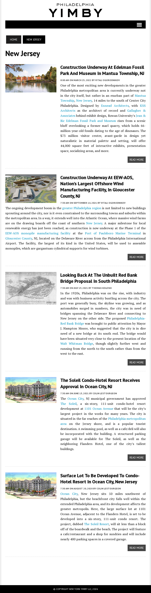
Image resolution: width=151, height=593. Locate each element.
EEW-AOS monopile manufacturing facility (37, 233)
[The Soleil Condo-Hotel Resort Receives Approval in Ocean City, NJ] (30, 400)
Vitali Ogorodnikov (107, 80)
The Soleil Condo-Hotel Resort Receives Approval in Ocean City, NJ (100, 383)
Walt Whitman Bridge (76, 343)
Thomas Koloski (102, 287)
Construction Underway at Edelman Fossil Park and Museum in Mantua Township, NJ (102, 70)
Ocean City (75, 398)
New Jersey (84, 100)
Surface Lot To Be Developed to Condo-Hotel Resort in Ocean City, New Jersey (99, 478)
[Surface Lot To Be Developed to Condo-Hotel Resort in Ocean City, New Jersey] (30, 496)
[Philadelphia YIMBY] (75, 10)
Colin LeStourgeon (105, 393)
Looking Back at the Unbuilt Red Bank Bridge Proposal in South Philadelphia (98, 278)
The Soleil (68, 403)
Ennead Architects (115, 105)
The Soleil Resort (96, 524)
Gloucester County (18, 238)
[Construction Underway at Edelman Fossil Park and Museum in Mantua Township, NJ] (30, 90)
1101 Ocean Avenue (98, 408)
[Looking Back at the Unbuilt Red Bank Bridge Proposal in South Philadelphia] (30, 302)
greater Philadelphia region (81, 208)
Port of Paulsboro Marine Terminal (113, 233)
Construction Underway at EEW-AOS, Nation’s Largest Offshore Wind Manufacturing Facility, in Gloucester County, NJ (97, 186)
